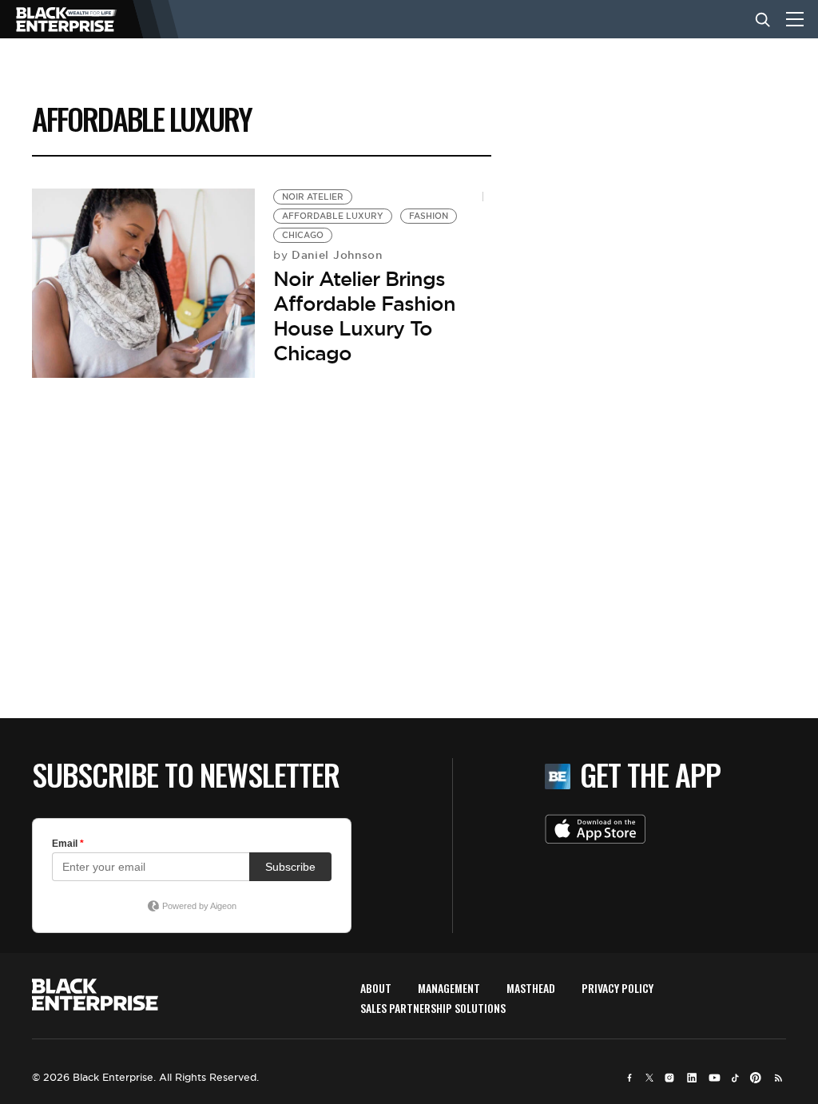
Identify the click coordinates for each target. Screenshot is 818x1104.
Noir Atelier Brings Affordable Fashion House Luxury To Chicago (364, 316)
